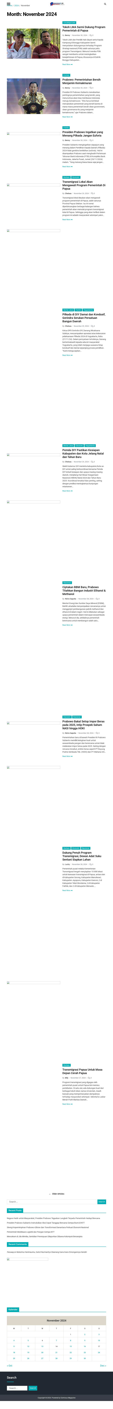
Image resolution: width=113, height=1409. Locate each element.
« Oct (9, 1365)
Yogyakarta (88, 310)
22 (71, 1353)
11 (14, 1346)
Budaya (67, 177)
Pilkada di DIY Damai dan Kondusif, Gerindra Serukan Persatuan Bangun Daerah (83, 318)
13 (42, 1346)
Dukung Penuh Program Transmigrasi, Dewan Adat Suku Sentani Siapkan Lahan (81, 856)
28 (56, 1358)
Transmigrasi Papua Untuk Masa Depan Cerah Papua (82, 1071)
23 (85, 1353)
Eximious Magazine (68, 1398)
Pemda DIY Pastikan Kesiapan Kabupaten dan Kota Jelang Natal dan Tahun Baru (83, 453)
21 (56, 1353)
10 (99, 1341)
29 (71, 1358)
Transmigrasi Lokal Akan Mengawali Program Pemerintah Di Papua (83, 185)
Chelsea (68, 193)
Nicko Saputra (70, 599)
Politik (66, 128)
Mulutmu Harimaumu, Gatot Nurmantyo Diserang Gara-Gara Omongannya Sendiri (52, 1252)
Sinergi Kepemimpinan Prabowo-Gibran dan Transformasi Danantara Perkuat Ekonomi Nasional (48, 1227)
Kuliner (66, 75)
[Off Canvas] (8, 4)
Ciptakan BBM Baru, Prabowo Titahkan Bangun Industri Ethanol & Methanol (84, 590)
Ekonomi (75, 177)
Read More (66, 64)
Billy (66, 1078)
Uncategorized (69, 23)
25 (14, 1358)
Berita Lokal (68, 310)
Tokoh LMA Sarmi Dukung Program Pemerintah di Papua (83, 28)
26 (28, 1358)
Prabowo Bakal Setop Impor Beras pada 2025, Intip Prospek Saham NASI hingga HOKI (83, 725)
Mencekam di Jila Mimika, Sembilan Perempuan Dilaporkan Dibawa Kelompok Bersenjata (44, 1236)
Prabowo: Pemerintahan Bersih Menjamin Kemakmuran (81, 81)
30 (85, 1358)
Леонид (10, 1252)
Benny (67, 35)
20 (42, 1353)
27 (42, 1358)
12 (28, 1346)
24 (99, 1353)
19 (28, 1353)
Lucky (67, 864)
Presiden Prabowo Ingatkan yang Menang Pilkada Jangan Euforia (82, 133)
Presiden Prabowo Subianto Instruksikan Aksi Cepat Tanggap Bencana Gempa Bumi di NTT (46, 1223)
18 (14, 1353)
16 (85, 1346)
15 (71, 1346)
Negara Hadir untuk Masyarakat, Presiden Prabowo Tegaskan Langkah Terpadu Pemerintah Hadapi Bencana (53, 1218)
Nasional (67, 583)
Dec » (103, 1365)
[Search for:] (51, 1202)
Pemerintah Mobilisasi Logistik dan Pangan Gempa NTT (30, 1232)
